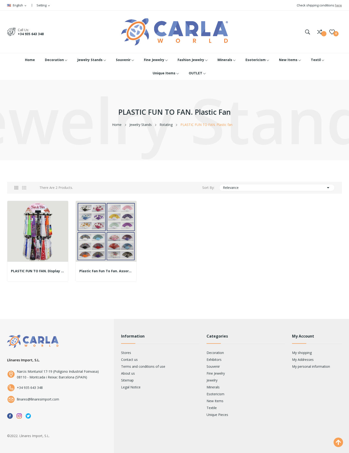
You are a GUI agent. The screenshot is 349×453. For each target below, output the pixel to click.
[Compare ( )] (319, 31)
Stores (126, 352)
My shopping (302, 352)
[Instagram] (19, 415)
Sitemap (127, 380)
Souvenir (213, 366)
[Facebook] (10, 415)
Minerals (213, 387)
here (338, 5)
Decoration (215, 352)
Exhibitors (214, 359)
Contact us (129, 359)
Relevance (277, 188)
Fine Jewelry (216, 373)
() (332, 31)
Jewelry (212, 380)
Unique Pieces (217, 414)
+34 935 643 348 (31, 34)
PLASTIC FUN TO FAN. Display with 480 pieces (38, 271)
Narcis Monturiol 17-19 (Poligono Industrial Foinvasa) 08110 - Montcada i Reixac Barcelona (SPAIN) (58, 374)
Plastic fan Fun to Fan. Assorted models (106, 271)
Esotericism (215, 394)
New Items (215, 401)
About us (128, 373)
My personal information (311, 366)
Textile (212, 407)
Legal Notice (131, 387)
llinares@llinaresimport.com (38, 399)
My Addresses (303, 359)
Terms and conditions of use (143, 366)
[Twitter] (28, 415)
